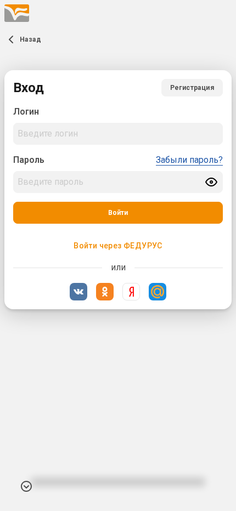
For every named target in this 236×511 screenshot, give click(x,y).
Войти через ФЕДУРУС (118, 245)
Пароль (28, 160)
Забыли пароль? (189, 160)
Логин (26, 111)
